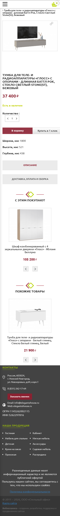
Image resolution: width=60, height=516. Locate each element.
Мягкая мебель (41, 438)
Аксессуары (39, 444)
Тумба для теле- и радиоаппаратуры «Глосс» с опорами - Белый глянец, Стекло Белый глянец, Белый (30, 340)
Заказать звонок (19, 396)
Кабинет (37, 433)
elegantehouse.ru (22, 406)
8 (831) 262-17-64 (17, 388)
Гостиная (10, 433)
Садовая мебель (41, 449)
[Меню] (5, 4)
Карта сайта (9, 503)
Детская (9, 444)
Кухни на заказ (13, 449)
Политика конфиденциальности (30, 491)
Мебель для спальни (16, 438)
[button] (29, 31)
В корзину (18, 130)
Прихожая (10, 454)
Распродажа (39, 454)
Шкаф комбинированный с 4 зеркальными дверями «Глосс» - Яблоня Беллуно (30, 249)
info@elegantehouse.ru (26, 402)
